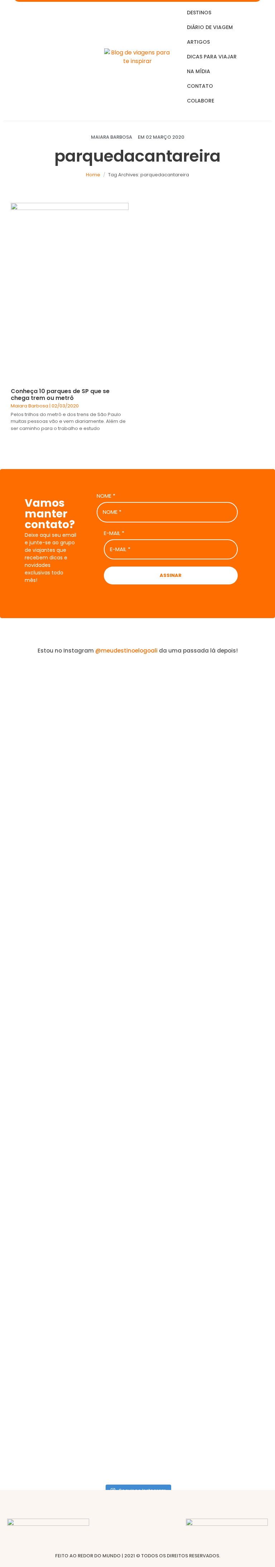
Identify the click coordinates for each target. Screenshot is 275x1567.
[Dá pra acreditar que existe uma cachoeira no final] (207, 732)
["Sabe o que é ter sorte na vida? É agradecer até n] (68, 818)
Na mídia (198, 71)
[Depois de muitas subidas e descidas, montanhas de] (207, 1353)
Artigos (198, 42)
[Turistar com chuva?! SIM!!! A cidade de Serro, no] (207, 1049)
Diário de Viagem (210, 27)
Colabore (200, 100)
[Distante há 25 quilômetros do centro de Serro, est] (68, 1101)
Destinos (199, 12)
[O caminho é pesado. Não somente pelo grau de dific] (68, 1336)
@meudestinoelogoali (126, 650)
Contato (200, 86)
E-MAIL (114, 533)
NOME (106, 496)
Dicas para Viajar (212, 56)
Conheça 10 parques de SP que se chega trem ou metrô (60, 394)
